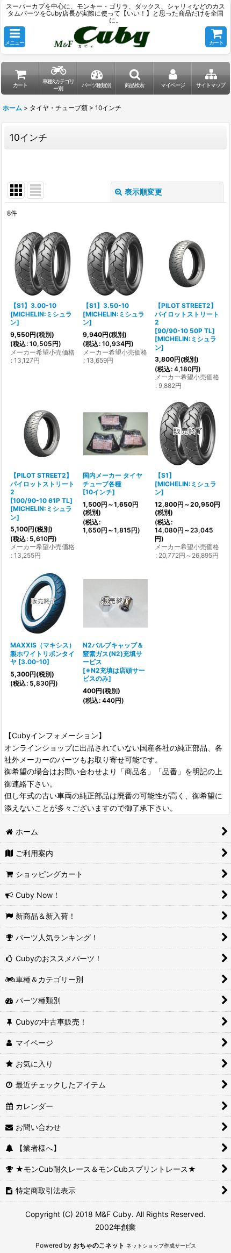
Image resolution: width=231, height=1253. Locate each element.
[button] (14, 36)
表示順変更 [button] (143, 191)
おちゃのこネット (99, 1245)
